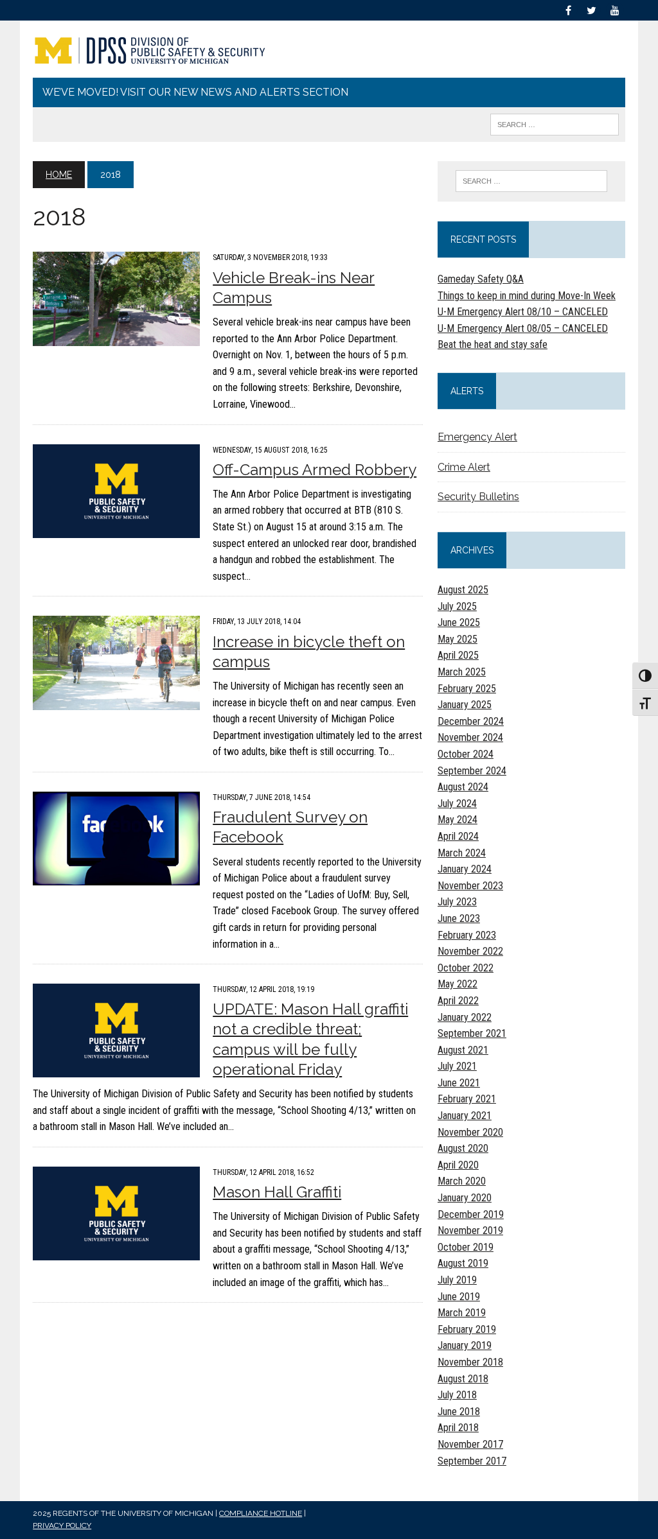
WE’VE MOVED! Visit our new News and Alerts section (195, 92)
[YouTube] (615, 9)
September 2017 (472, 1461)
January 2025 (465, 705)
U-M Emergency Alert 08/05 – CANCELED (523, 328)
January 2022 (465, 1017)
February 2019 (467, 1329)
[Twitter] (592, 9)
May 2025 (457, 639)
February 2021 (467, 1099)
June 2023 (459, 918)
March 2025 (462, 672)
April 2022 (458, 1001)
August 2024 (463, 787)
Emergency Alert (477, 437)
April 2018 (458, 1428)
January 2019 (465, 1345)
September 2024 (472, 771)
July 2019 (457, 1280)
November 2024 (470, 737)
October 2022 (466, 968)
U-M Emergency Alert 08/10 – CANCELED (523, 312)
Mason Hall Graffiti (277, 1192)
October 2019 (466, 1247)
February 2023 (467, 935)
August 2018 (463, 1379)
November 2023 (470, 886)
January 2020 (465, 1198)
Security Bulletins (478, 497)
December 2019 (471, 1214)
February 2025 (467, 689)
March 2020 (462, 1181)
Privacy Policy (62, 1525)
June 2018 (459, 1411)
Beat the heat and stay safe (492, 344)
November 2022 (470, 951)
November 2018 (470, 1362)
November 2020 (470, 1132)
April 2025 (458, 655)
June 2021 (459, 1083)
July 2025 (457, 606)
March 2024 (462, 853)
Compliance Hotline (260, 1513)
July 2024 (457, 803)
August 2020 (463, 1148)
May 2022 (457, 984)
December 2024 (471, 721)
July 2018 (457, 1395)
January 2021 (465, 1115)
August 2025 (463, 590)
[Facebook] (568, 9)
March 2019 (462, 1313)
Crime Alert (464, 467)
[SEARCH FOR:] (554, 123)
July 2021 (457, 1066)
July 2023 (457, 902)
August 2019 (463, 1263)
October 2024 (466, 754)
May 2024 (457, 819)
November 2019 (470, 1230)
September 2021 (472, 1033)
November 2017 (470, 1444)
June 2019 (459, 1297)
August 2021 (463, 1050)
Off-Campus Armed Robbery (314, 469)
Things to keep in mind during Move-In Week (527, 296)
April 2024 (458, 836)
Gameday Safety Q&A (481, 279)
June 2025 (459, 622)
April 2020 (458, 1165)
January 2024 (465, 869)
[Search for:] (531, 181)
